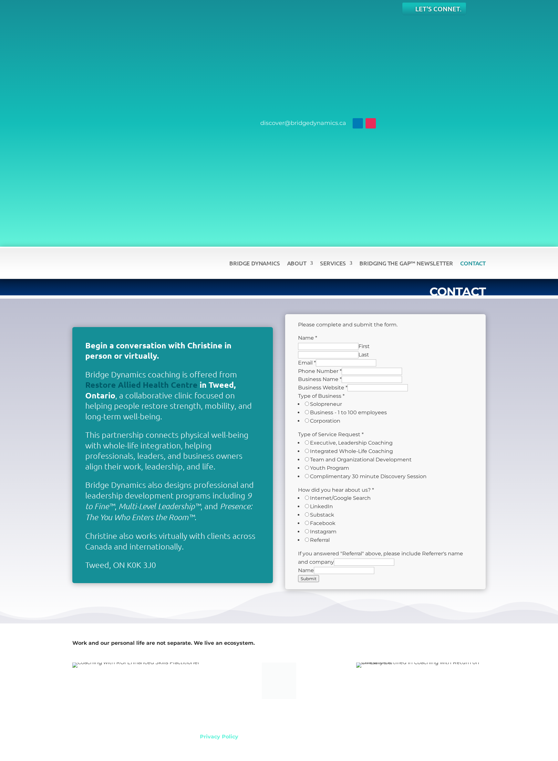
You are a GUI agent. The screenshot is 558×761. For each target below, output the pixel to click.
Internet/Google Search (340, 498)
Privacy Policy (219, 737)
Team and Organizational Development (361, 460)
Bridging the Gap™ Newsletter (406, 263)
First (364, 346)
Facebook (323, 523)
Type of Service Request (331, 434)
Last (363, 355)
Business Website (322, 388)
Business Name (320, 379)
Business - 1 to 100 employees (348, 412)
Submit (308, 578)
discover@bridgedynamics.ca (303, 123)
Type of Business (321, 396)
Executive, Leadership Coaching (351, 443)
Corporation (325, 421)
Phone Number (320, 371)
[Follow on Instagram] (371, 123)
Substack (322, 515)
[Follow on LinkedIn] (358, 123)
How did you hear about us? (336, 490)
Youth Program (329, 468)
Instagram (323, 532)
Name (307, 338)
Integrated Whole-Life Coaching (351, 451)
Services (333, 263)
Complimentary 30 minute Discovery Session (368, 476)
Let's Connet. (438, 9)
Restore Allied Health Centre (141, 384)
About (296, 263)
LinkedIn (321, 506)
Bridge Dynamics (254, 263)
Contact (473, 263)
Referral (320, 540)
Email (307, 363)
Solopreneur (326, 404)
